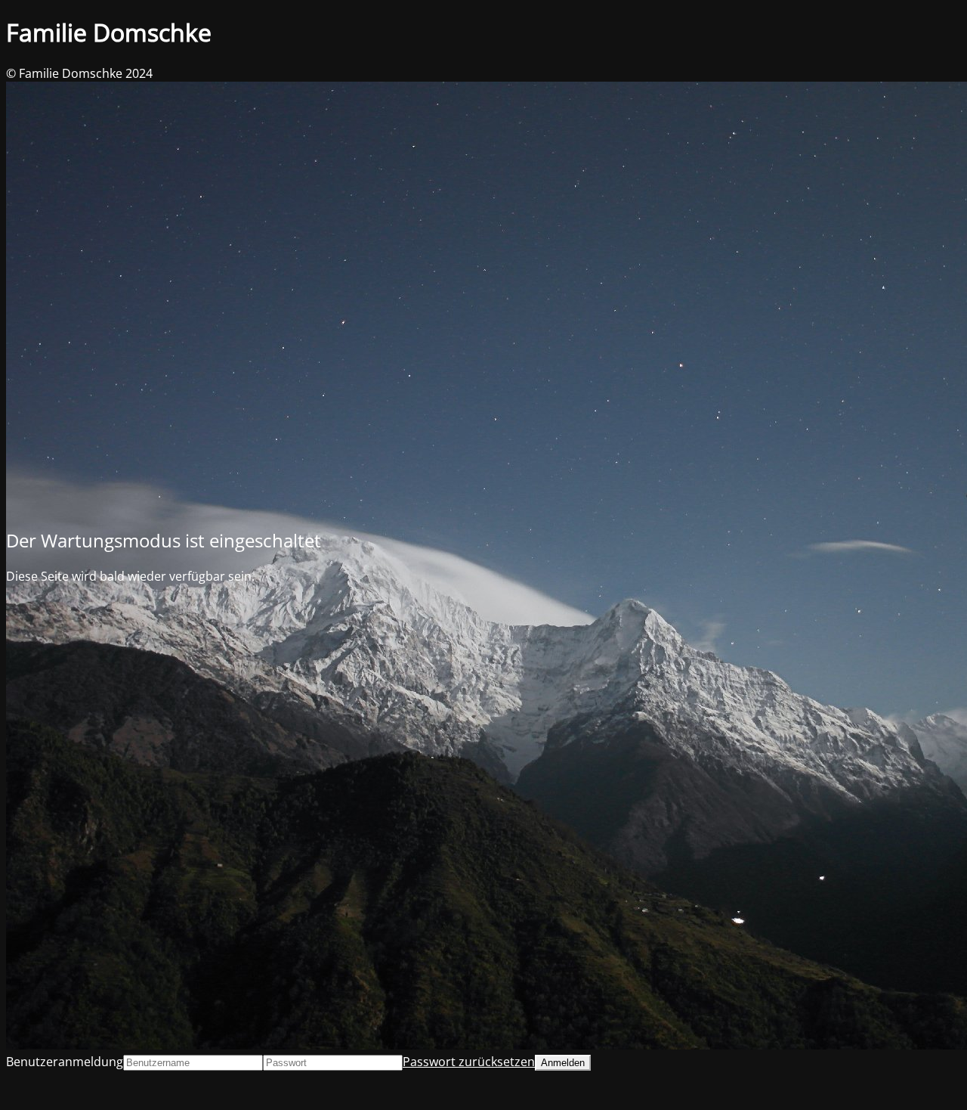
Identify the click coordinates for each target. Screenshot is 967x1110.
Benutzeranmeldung (64, 1061)
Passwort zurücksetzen (469, 1061)
